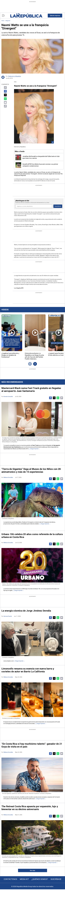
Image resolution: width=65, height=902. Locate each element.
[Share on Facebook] (5, 91)
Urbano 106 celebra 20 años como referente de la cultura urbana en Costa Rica (32, 535)
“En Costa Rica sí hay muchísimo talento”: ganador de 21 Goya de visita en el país (31, 745)
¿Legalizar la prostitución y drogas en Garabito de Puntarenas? (10, 355)
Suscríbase (56, 879)
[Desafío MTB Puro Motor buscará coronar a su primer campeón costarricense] (18, 165)
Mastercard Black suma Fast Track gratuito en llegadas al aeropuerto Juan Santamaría (31, 389)
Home (2, 20)
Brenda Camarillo (8, 396)
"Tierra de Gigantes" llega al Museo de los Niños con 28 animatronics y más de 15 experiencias (31, 470)
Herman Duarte (8, 616)
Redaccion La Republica (14, 76)
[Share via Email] (5, 102)
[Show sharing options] (52, 142)
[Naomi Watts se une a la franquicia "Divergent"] (32, 56)
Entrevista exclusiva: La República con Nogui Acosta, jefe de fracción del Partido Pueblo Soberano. (34, 356)
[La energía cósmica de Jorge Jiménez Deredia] (32, 639)
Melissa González (8, 477)
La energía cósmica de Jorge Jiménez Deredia (26, 610)
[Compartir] (5, 106)
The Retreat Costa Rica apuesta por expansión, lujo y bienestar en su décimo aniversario (29, 808)
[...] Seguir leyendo (34, 448)
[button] (55, 15)
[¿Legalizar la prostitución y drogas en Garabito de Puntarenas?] (11, 332)
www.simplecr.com (8, 661)
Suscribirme (58, 206)
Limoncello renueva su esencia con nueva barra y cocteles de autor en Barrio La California (27, 670)
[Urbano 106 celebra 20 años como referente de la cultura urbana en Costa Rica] (32, 565)
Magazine (8, 20)
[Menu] (3, 15)
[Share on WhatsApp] (5, 98)
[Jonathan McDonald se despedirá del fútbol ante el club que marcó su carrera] (18, 157)
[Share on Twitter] (5, 95)
